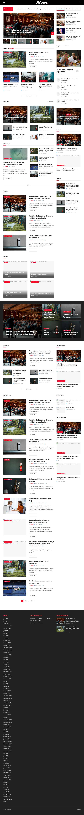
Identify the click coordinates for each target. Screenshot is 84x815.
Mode (40, 618)
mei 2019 (5, 787)
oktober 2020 (6, 746)
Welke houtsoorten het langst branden (41, 293)
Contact (79, 809)
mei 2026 (5, 621)
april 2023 (6, 686)
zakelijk (8, 27)
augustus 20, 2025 (44, 137)
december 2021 (7, 719)
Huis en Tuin (8, 52)
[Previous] (27, 185)
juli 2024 (5, 657)
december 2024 (7, 647)
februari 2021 (7, 736)
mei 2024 (5, 662)
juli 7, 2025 (12, 166)
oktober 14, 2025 (18, 129)
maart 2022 (6, 712)
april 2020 (6, 760)
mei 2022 (5, 710)
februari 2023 (7, 691)
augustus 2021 (7, 727)
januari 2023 (6, 693)
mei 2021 (5, 731)
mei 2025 (5, 635)
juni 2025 (5, 633)
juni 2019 (5, 784)
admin (9, 34)
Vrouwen (41, 622)
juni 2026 (5, 618)
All (47, 101)
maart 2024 (6, 667)
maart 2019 (6, 792)
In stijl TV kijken (70, 407)
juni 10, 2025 (43, 153)
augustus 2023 (7, 679)
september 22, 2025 (44, 131)
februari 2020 (7, 765)
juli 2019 (5, 782)
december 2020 (7, 741)
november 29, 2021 (71, 409)
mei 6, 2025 (34, 276)
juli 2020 (5, 753)
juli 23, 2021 (70, 403)
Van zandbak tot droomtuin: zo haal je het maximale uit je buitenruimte (46, 150)
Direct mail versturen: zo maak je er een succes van (10, 86)
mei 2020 (5, 758)
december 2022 (7, 695)
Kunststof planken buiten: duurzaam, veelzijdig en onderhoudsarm (72, 193)
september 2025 (7, 626)
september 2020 (7, 748)
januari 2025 (6, 645)
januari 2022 (6, 717)
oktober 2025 (6, 623)
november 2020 (7, 743)
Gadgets (7, 282)
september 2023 (7, 676)
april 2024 (6, 664)
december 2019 (7, 770)
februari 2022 (7, 715)
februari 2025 (7, 643)
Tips (23, 80)
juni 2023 (5, 681)
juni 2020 (5, 755)
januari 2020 (6, 767)
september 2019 (7, 777)
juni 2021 (5, 729)
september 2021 (7, 724)
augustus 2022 (7, 705)
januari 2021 (6, 739)
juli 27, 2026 (8, 121)
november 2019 (7, 772)
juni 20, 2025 (7, 90)
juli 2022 (5, 707)
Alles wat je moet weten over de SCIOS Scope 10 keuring (45, 127)
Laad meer (29, 96)
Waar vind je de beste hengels (39, 274)
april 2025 (6, 638)
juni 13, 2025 (38, 56)
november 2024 (7, 650)
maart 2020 (6, 763)
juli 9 (4, 801)
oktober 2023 (6, 674)
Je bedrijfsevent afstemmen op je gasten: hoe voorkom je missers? (20, 31)
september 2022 (7, 703)
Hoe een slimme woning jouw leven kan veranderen (70, 315)
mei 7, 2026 (34, 121)
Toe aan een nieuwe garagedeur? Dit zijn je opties (45, 86)
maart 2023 (6, 688)
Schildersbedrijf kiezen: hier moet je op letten (25, 9)
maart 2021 (6, 734)
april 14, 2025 (8, 295)
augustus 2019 (7, 780)
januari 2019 (6, 796)
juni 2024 (5, 659)
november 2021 (7, 722)
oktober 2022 (6, 700)
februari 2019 (7, 794)
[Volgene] (30, 185)
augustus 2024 (7, 655)
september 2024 (7, 652)
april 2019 (6, 789)
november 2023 (7, 671)
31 (31, 601)
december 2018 (7, 799)
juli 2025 (5, 631)
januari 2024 (6, 669)
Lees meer (33, 66)
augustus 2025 (7, 628)
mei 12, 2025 (8, 276)
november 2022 (7, 698)
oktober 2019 (6, 775)
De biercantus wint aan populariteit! (65, 71)
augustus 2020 (7, 751)
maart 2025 (6, 640)
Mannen (51, 101)
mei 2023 (5, 683)
